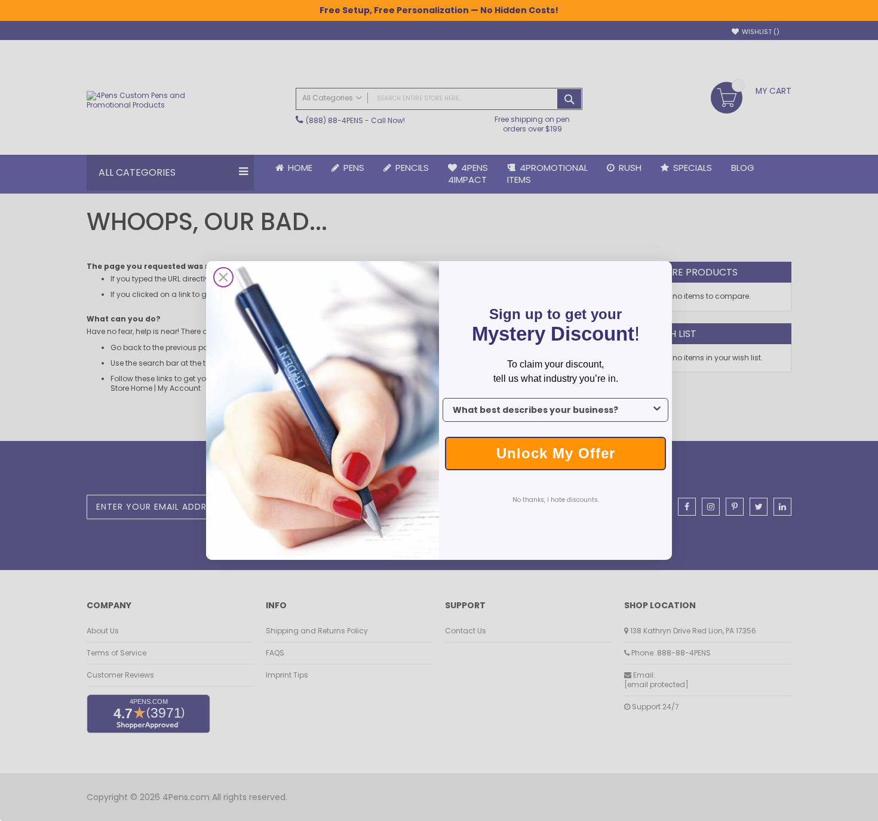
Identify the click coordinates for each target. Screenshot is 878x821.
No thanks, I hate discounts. (555, 499)
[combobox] (552, 410)
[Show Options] (657, 410)
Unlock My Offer (555, 453)
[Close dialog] (223, 277)
